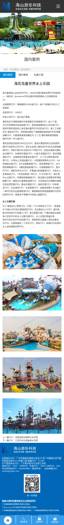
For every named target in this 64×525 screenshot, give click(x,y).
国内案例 (25, 69)
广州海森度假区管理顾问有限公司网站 (16, 504)
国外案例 (23, 75)
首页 (6, 69)
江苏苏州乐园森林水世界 (26, 440)
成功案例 (14, 69)
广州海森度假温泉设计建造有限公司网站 (16, 510)
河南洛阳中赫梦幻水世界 (26, 437)
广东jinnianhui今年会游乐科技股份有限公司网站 (19, 507)
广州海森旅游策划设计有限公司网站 (46, 510)
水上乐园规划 (49, 96)
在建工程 (38, 75)
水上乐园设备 (21, 160)
